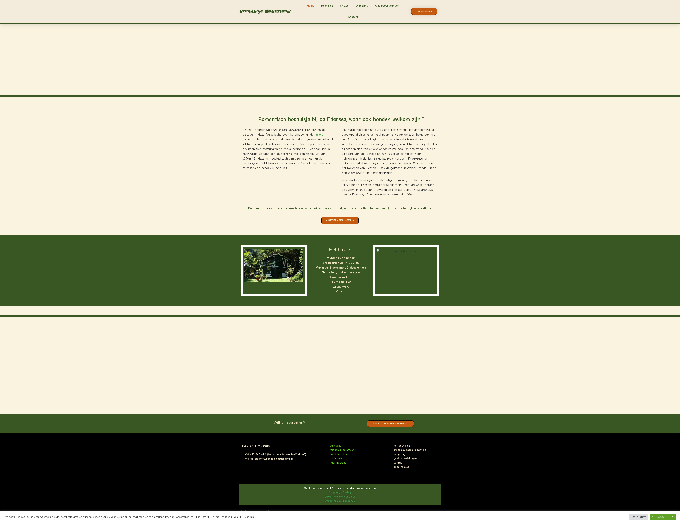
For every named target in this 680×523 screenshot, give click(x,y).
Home (310, 5)
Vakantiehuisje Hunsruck (340, 496)
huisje (319, 135)
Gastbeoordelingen (387, 5)
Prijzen (344, 5)
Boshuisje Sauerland (264, 11)
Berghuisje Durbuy (340, 492)
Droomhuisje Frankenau (340, 500)
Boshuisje (327, 5)
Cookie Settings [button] (638, 517)
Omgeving (362, 5)
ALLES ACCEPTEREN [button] (662, 517)
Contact (353, 17)
